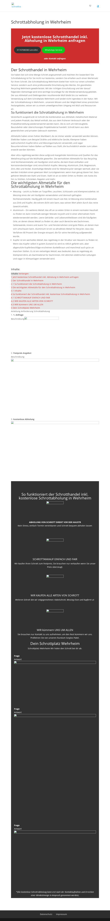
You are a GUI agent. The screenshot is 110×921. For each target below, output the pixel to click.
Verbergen (24, 273)
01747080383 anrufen (27, 50)
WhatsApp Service (53, 50)
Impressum (61, 914)
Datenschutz (46, 914)
